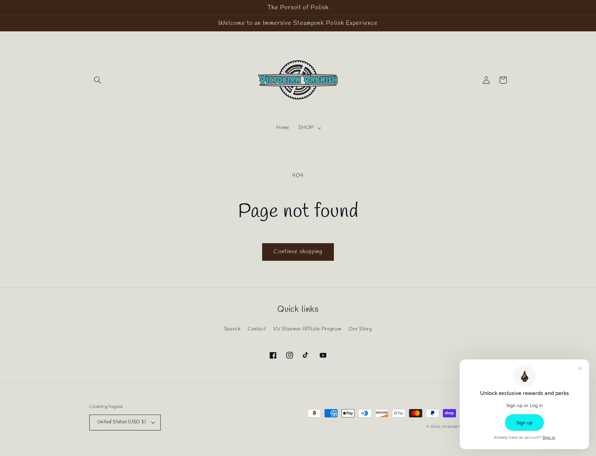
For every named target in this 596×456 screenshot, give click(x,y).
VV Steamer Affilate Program (307, 329)
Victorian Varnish (456, 426)
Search (232, 329)
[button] (97, 80)
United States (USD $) (121, 422)
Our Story (360, 329)
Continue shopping (298, 252)
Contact (257, 329)
